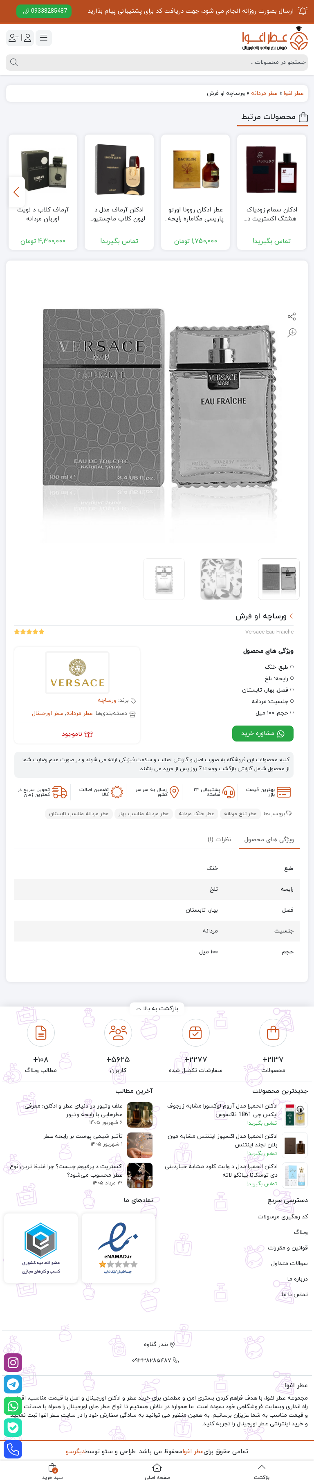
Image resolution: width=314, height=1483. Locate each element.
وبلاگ (301, 1232)
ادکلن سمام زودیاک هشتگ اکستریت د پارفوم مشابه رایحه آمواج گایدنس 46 (272, 215)
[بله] (13, 1427)
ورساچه (107, 700)
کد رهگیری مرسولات (283, 1217)
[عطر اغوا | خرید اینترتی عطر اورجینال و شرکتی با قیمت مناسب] (275, 38)
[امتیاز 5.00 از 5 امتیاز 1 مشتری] (29, 633)
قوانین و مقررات (288, 1248)
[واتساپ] (13, 1406)
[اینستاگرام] (13, 1362)
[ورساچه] (77, 674)
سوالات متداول (289, 1263)
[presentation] (17, 192)
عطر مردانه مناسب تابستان (79, 814)
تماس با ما (295, 1295)
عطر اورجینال (47, 713)
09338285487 (49, 11)
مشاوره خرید (258, 733)
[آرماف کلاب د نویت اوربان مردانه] (43, 169)
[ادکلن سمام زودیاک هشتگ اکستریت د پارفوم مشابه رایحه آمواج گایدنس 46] (271, 169)
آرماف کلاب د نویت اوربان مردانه (43, 215)
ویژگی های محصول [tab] (269, 840)
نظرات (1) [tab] (219, 840)
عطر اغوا (294, 93)
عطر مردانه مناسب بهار (144, 814)
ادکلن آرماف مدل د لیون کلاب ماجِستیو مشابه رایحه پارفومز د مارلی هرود (119, 215)
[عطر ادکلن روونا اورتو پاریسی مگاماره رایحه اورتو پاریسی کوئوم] (195, 169)
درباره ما (297, 1279)
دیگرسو (75, 1451)
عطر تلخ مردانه (240, 814)
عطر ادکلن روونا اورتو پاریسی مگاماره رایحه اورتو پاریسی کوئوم (196, 215)
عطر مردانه (264, 93)
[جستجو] (13, 62)
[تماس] (13, 1449)
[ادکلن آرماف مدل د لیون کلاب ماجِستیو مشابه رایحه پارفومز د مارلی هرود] (119, 169)
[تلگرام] (13, 1384)
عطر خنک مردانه (196, 814)
